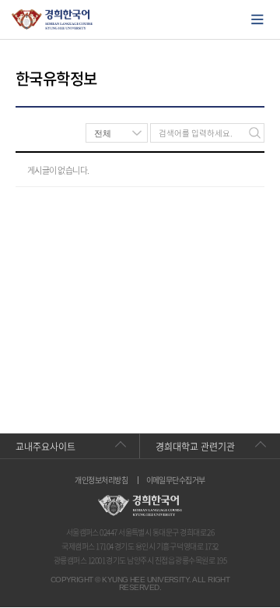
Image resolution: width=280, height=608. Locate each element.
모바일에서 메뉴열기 (257, 19)
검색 (255, 133)
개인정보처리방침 (101, 480)
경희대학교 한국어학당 (52, 19)
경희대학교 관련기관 (195, 447)
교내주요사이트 (45, 447)
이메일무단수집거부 (175, 480)
